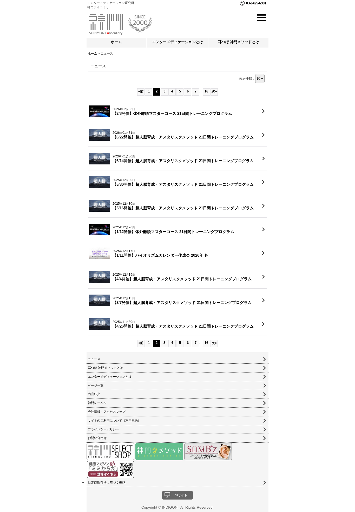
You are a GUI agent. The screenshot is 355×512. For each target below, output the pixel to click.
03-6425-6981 (256, 3)
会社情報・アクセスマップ (106, 412)
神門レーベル (97, 403)
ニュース (94, 359)
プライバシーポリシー (103, 429)
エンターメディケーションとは (177, 42)
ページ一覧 (95, 385)
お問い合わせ (97, 438)
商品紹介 (94, 394)
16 (206, 91)
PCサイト (180, 495)
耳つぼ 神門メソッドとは (238, 42)
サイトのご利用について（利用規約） (114, 420)
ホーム (116, 42)
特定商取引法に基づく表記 (106, 482)
